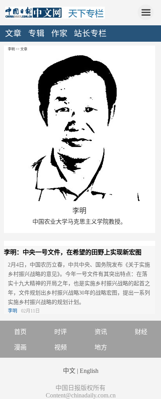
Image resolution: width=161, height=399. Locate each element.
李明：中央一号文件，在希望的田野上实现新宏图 (72, 252)
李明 (79, 211)
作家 (59, 33)
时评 (60, 331)
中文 (69, 370)
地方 (101, 347)
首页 (20, 331)
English (89, 370)
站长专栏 (90, 33)
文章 (13, 33)
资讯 (101, 331)
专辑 (36, 33)
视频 (60, 347)
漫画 (20, 347)
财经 (141, 331)
